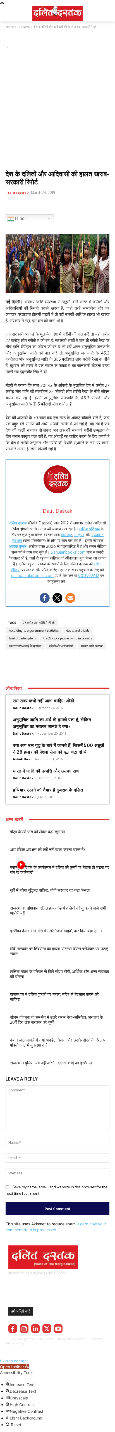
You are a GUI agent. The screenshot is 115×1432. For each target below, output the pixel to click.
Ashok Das (21, 759)
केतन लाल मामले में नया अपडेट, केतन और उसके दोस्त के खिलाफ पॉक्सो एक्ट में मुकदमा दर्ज (58, 1042)
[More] (76, 206)
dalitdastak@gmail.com (32, 575)
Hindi (20, 218)
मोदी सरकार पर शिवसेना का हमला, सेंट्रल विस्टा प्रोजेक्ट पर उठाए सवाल (59, 951)
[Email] (49, 206)
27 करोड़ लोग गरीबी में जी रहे (38, 623)
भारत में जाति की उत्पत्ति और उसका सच (46, 771)
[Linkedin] (35, 1328)
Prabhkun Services (39, 1343)
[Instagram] (24, 1328)
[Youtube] (58, 1328)
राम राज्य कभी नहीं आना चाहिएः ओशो (43, 700)
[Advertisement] (57, 110)
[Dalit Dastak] (57, 12)
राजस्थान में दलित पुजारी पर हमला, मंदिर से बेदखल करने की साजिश (54, 997)
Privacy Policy (76, 1343)
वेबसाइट (66, 534)
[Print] (62, 206)
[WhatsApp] (36, 206)
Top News (15, 39)
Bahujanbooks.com (68, 552)
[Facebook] (11, 206)
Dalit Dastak (17, 193)
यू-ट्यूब (79, 534)
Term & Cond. (99, 1343)
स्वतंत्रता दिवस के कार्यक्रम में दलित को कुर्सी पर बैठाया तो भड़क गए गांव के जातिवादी (59, 870)
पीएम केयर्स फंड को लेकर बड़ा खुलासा (37, 831)
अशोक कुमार (17, 546)
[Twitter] (24, 206)
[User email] (70, 598)
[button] (14, 1366)
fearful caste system (22, 638)
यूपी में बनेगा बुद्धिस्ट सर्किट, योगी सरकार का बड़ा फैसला (50, 890)
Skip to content (14, 1360)
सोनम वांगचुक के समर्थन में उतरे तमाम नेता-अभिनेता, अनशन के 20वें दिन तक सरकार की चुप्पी (56, 1020)
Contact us (58, 1347)
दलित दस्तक (18, 522)
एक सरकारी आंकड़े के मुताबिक (25, 646)
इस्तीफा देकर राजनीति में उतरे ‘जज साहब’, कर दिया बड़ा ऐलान (56, 931)
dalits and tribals (77, 630)
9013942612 (88, 575)
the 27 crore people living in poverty (67, 638)
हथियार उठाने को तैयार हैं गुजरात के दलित (48, 790)
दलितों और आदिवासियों (61, 646)
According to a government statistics (34, 630)
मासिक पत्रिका (89, 528)
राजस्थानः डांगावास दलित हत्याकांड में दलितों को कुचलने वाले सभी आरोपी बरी (58, 910)
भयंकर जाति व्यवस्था (91, 646)
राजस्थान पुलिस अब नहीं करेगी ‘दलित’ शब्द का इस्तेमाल (51, 1063)
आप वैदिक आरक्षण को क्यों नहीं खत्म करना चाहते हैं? (47, 849)
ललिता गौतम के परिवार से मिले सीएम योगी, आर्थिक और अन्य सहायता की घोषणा (59, 974)
